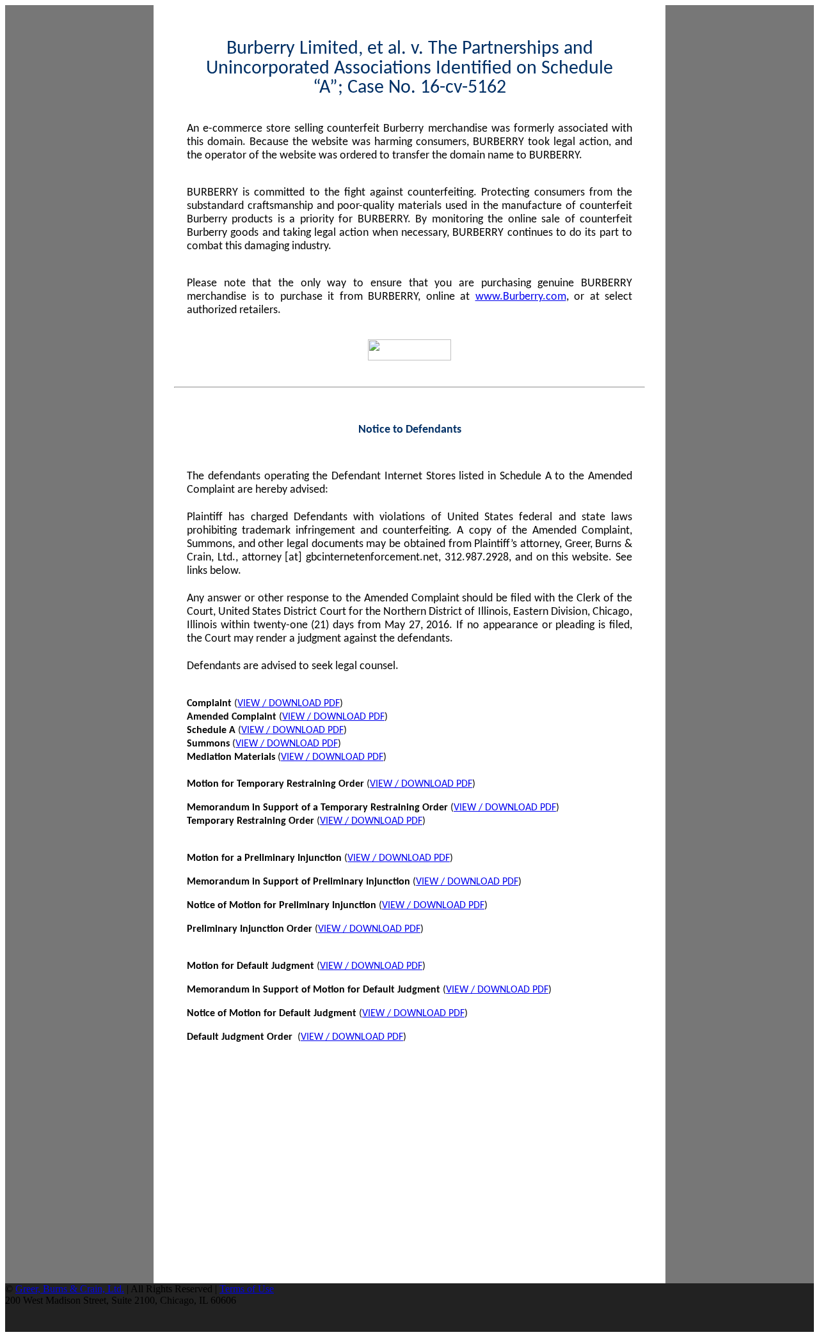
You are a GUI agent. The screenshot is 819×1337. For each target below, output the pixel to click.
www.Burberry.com (520, 297)
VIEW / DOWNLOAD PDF (288, 704)
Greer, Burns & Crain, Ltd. (69, 1288)
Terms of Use (246, 1288)
